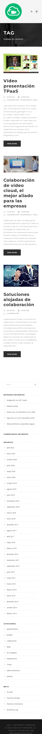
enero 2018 (11, 519)
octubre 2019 (12, 483)
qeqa (8, 647)
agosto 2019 (11, 489)
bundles (10, 635)
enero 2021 (11, 453)
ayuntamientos (12, 629)
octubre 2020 (12, 459)
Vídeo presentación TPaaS (19, 86)
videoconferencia (13, 670)
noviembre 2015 (13, 560)
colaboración (13, 100)
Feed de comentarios (15, 704)
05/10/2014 (11, 310)
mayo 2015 (11, 578)
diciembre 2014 (12, 602)
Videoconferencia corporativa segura (21, 424)
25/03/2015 (11, 97)
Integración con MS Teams (17, 400)
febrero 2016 (12, 548)
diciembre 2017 (12, 525)
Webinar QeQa (12, 406)
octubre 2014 (12, 607)
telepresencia (26, 100)
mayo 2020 (11, 471)
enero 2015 (11, 596)
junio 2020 (11, 465)
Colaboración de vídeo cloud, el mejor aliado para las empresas (19, 192)
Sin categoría (12, 653)
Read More (12, 144)
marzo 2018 (11, 513)
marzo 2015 (11, 584)
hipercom (25, 97)
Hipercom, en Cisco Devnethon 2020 (21, 418)
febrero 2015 (12, 590)
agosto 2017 (11, 530)
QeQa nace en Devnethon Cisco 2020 (21, 412)
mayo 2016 (11, 542)
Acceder (10, 692)
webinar (10, 676)
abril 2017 (10, 536)
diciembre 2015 (12, 554)
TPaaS (35, 100)
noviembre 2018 (13, 501)
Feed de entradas (13, 698)
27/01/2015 (11, 212)
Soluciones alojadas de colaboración (19, 299)
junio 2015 (11, 572)
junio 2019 (11, 495)
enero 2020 (11, 477)
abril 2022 (10, 448)
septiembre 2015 (13, 566)
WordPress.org (12, 710)
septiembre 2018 (13, 507)
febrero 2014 (12, 613)
